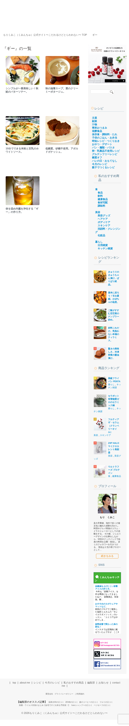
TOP (47, 35)
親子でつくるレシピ (103, 167)
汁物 (94, 124)
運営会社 (49, 694)
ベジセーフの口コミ (102, 705)
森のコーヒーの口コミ (88, 702)
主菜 (94, 117)
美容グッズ (104, 215)
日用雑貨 (103, 245)
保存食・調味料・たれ (104, 134)
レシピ (98, 108)
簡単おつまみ (99, 127)
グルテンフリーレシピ (104, 154)
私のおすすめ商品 (74, 682)
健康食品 (103, 199)
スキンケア (104, 225)
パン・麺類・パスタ (103, 147)
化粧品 (101, 235)
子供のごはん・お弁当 (104, 137)
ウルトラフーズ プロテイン (114, 469)
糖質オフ (97, 157)
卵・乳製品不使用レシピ (106, 151)
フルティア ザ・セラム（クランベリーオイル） (113, 425)
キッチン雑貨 (105, 248)
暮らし (99, 241)
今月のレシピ (99, 164)
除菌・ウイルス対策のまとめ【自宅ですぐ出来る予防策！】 (44, 705)
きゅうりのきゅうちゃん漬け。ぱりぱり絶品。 (113, 278)
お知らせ (103, 682)
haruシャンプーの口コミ (81, 705)
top (14, 682)
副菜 (94, 121)
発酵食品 (97, 131)
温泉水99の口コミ (56, 702)
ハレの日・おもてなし (104, 160)
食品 (100, 192)
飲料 (100, 196)
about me (25, 682)
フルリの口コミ (106, 702)
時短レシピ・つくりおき (106, 141)
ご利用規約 (79, 694)
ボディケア (104, 222)
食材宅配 (103, 202)
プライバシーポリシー (63, 694)
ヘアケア (103, 219)
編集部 (91, 682)
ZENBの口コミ (71, 702)
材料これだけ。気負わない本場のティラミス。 (113, 334)
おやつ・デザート (102, 144)
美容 (97, 212)
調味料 (101, 205)
